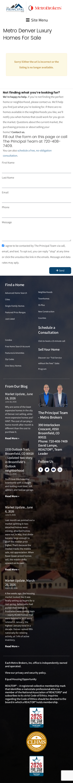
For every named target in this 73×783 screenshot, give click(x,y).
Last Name (8, 177)
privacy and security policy (30, 672)
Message (7, 222)
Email (5, 192)
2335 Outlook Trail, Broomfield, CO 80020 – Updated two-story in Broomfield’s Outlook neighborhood (19, 459)
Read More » (12, 438)
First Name (8, 162)
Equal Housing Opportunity (20, 679)
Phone (5, 207)
